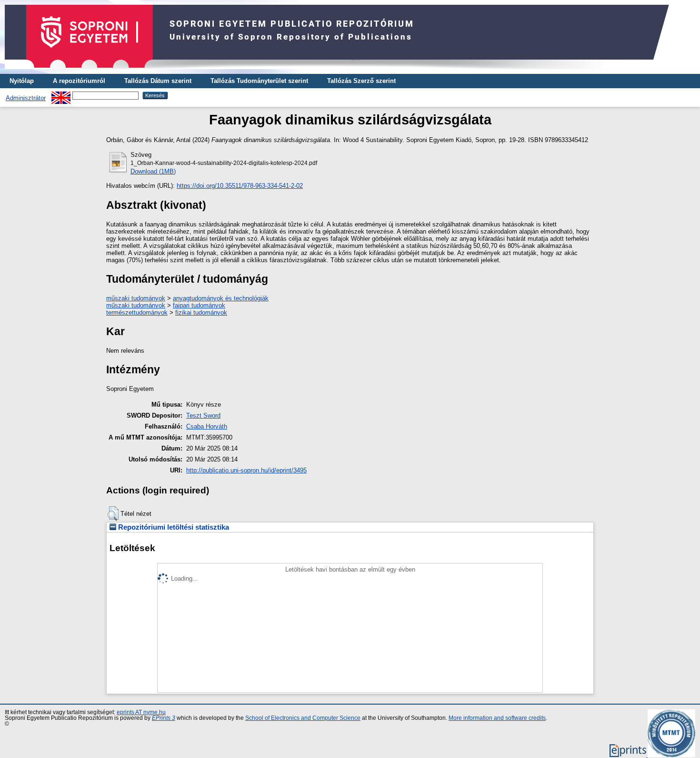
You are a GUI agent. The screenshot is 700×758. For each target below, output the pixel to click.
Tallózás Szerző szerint (361, 80)
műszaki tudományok (135, 298)
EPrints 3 (163, 718)
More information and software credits (497, 718)
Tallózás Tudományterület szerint (259, 80)
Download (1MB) (153, 171)
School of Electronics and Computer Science (302, 718)
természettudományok (137, 312)
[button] (113, 513)
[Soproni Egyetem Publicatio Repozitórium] (343, 71)
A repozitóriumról (79, 80)
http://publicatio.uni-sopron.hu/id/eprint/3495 (246, 470)
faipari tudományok (199, 305)
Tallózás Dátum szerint (157, 80)
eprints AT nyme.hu (141, 712)
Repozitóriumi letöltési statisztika (172, 527)
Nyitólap (22, 80)
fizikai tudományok (201, 312)
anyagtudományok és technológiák (221, 298)
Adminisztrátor (26, 98)
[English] (60, 95)
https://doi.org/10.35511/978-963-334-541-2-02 (240, 185)
